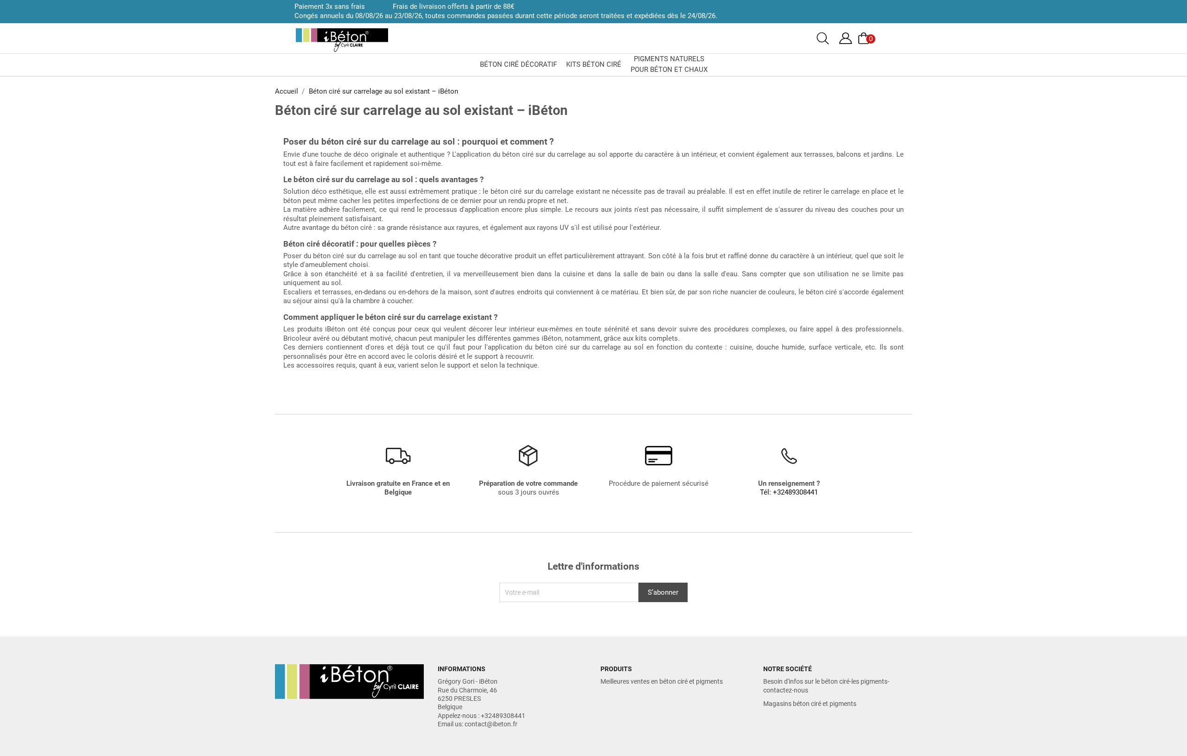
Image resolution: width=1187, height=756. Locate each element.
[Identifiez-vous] (845, 38)
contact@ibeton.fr (491, 724)
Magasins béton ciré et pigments (809, 703)
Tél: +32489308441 (789, 492)
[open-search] (822, 38)
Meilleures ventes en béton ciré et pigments (661, 681)
